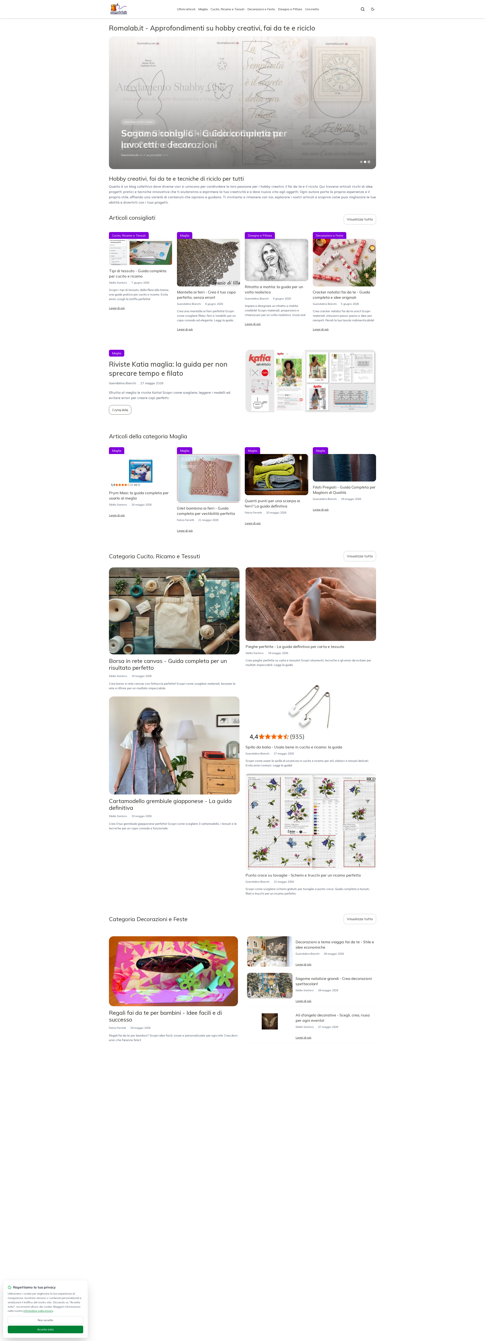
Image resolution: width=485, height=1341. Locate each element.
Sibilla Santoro (118, 282)
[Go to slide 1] (361, 162)
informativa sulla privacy (38, 1311)
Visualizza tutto (360, 219)
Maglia (203, 9)
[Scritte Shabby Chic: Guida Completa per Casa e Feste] (242, 102)
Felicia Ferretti (185, 520)
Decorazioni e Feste (261, 9)
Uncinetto (312, 9)
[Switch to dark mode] (372, 9)
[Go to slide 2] (365, 162)
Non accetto (45, 1320)
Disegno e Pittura (290, 9)
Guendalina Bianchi (133, 155)
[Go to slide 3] (369, 162)
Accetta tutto (45, 1329)
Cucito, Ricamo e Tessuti (227, 9)
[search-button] (363, 9)
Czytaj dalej (120, 410)
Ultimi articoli (186, 9)
